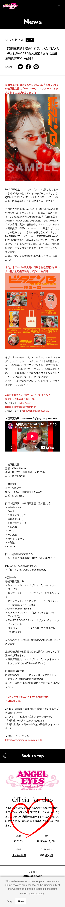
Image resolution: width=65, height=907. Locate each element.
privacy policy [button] (36, 893)
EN (53, 841)
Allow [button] (21, 901)
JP (48, 841)
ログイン (19, 841)
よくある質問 (19, 854)
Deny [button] (9, 901)
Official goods (32, 876)
